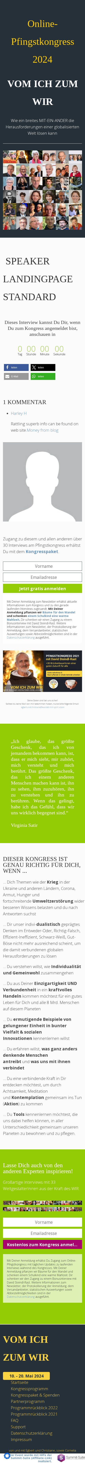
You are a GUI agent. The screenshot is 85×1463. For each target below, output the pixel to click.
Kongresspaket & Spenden (35, 1395)
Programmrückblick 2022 (34, 1407)
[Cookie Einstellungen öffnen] (7, 1457)
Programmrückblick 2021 (34, 1414)
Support (18, 1426)
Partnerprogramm (28, 1401)
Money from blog (43, 430)
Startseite (19, 1382)
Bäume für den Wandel (58, 612)
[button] (16, 367)
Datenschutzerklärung (21, 637)
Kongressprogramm (29, 1388)
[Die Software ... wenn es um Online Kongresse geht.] (71, 1458)
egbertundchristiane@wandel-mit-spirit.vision (42, 707)
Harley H (19, 413)
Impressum (21, 1439)
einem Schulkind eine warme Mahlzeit (38, 617)
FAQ (14, 1420)
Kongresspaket (42, 551)
